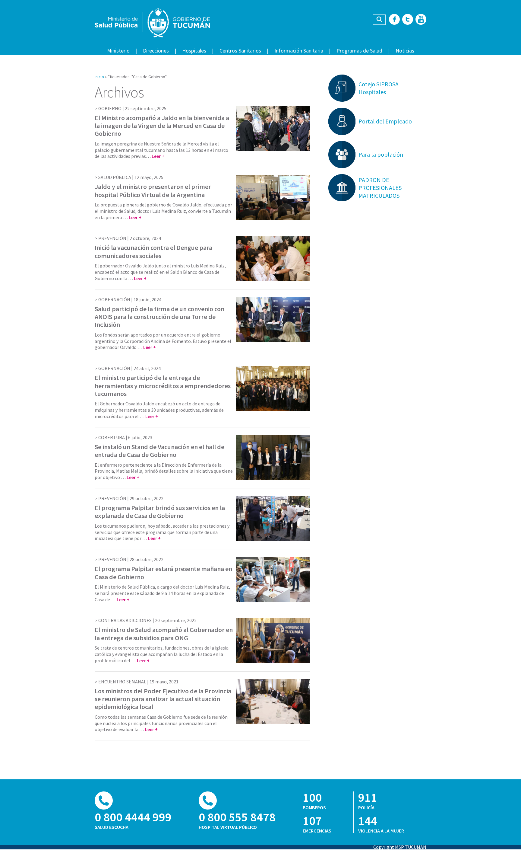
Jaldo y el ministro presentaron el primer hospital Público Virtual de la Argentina (153, 190)
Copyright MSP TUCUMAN (399, 847)
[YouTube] (420, 20)
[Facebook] (394, 20)
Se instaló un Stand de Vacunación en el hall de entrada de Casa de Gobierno (159, 451)
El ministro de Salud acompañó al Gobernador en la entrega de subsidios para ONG (164, 633)
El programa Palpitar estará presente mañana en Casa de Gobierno (163, 572)
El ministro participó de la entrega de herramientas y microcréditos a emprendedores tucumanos (163, 385)
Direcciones (156, 50)
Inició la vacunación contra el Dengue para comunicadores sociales (153, 251)
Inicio (99, 76)
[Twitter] (407, 20)
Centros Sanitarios (240, 50)
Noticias (405, 50)
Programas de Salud (359, 50)
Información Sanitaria (298, 50)
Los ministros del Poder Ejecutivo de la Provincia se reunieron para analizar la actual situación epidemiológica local (163, 699)
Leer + (158, 156)
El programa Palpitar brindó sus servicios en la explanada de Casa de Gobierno (160, 511)
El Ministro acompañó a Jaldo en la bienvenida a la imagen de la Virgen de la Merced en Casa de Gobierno (162, 125)
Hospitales (194, 50)
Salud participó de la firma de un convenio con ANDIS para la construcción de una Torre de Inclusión (159, 317)
